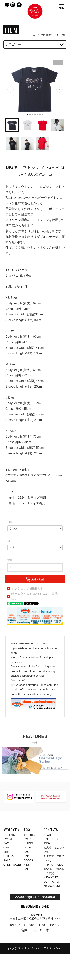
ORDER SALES (13, 864)
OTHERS (9, 856)
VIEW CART (51, 877)
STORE (48, 834)
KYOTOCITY (46, 35)
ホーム (32, 35)
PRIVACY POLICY (54, 864)
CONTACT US (52, 881)
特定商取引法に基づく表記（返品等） (34, 596)
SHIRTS (28, 843)
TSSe (47, 843)
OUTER (28, 847)
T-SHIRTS (61, 35)
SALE (7, 860)
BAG (6, 843)
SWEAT (8, 839)
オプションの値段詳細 (26, 588)
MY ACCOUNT (52, 886)
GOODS (28, 860)
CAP (6, 847)
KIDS (7, 851)
